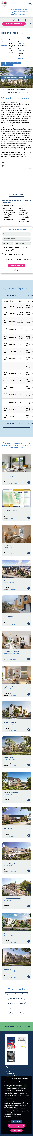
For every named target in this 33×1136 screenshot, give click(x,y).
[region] (16, 174)
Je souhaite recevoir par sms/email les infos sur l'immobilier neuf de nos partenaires (17, 253)
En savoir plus (16, 1121)
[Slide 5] (18, 85)
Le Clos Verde (8, 546)
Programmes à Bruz (16, 1013)
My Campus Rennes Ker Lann (13, 687)
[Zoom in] (30, 162)
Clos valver (8, 581)
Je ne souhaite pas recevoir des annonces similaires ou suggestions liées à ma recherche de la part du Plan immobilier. (17, 249)
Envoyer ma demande (16, 265)
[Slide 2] (13, 85)
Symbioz (7, 934)
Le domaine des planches (12, 899)
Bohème (7, 475)
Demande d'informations (14, 23)
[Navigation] (30, 3)
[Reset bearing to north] (30, 167)
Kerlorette (7, 969)
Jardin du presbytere (11, 793)
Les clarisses (8, 616)
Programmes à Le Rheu (16, 998)
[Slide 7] (21, 85)
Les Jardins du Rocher (11, 651)
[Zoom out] (30, 165)
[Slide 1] (11, 85)
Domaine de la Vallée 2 (11, 510)
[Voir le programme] (28, 482)
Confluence (8, 828)
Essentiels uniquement (16, 1126)
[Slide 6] (19, 85)
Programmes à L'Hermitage (16, 1008)
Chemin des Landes (10, 722)
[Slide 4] (16, 85)
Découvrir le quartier (17, 195)
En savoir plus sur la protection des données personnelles (16, 269)
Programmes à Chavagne (16, 1003)
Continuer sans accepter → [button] (20, 1079)
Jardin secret (8, 757)
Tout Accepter (16, 1130)
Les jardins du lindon (11, 863)
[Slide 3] (14, 85)
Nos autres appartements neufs (22, 55)
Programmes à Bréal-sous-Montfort (16, 994)
